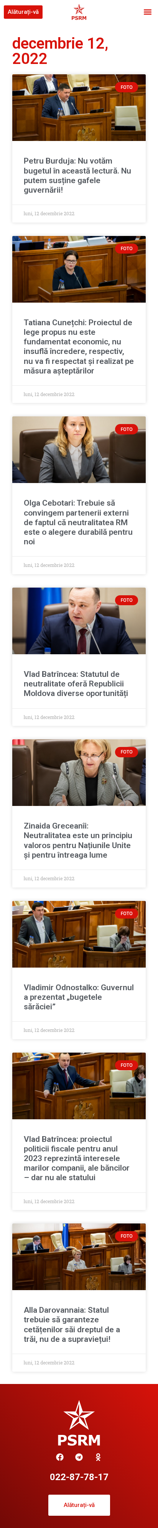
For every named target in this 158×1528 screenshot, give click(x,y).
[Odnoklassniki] (98, 1457)
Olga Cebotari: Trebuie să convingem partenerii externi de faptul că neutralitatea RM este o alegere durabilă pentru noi (78, 522)
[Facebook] (59, 1457)
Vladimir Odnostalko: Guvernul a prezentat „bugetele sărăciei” (79, 997)
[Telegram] (79, 1457)
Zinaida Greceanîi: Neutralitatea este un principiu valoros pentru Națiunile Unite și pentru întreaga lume (78, 840)
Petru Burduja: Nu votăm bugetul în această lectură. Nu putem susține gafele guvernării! (77, 175)
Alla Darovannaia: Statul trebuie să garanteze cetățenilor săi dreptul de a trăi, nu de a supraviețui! (72, 1324)
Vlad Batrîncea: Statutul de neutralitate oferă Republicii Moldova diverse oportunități (76, 684)
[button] (148, 12)
